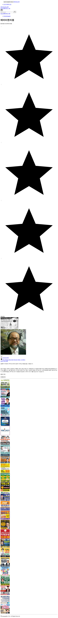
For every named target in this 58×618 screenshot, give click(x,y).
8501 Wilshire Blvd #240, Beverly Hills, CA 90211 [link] (13, 359)
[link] (29, 383)
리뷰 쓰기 (3, 376)
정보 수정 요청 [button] (4, 361)
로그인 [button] (5, 4)
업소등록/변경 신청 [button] (5, 8)
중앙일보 (4, 7)
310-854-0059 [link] (5, 357)
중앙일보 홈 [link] (16, 1)
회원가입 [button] (9, 4)
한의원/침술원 (6, 16)
